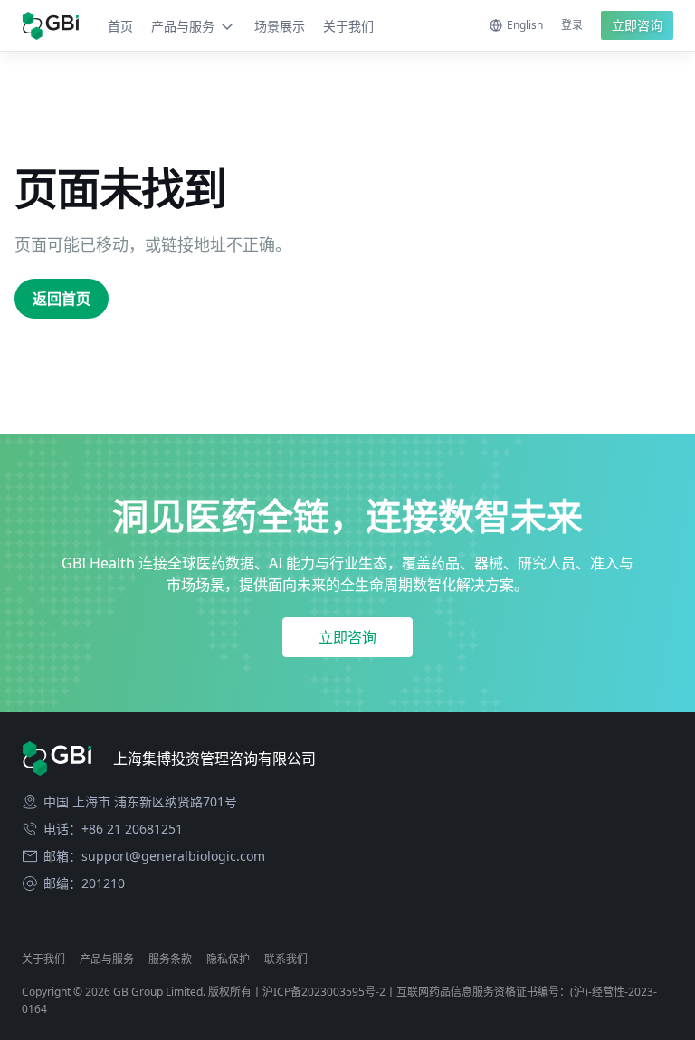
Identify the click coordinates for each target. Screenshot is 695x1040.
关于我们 (348, 25)
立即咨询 (637, 24)
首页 (120, 25)
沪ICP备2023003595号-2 (324, 991)
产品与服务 (182, 25)
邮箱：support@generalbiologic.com (154, 856)
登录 (572, 25)
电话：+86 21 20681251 (113, 829)
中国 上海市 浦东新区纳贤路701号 (140, 802)
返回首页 (61, 299)
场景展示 (279, 25)
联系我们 (286, 959)
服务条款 (170, 959)
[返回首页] (50, 26)
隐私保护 (228, 959)
